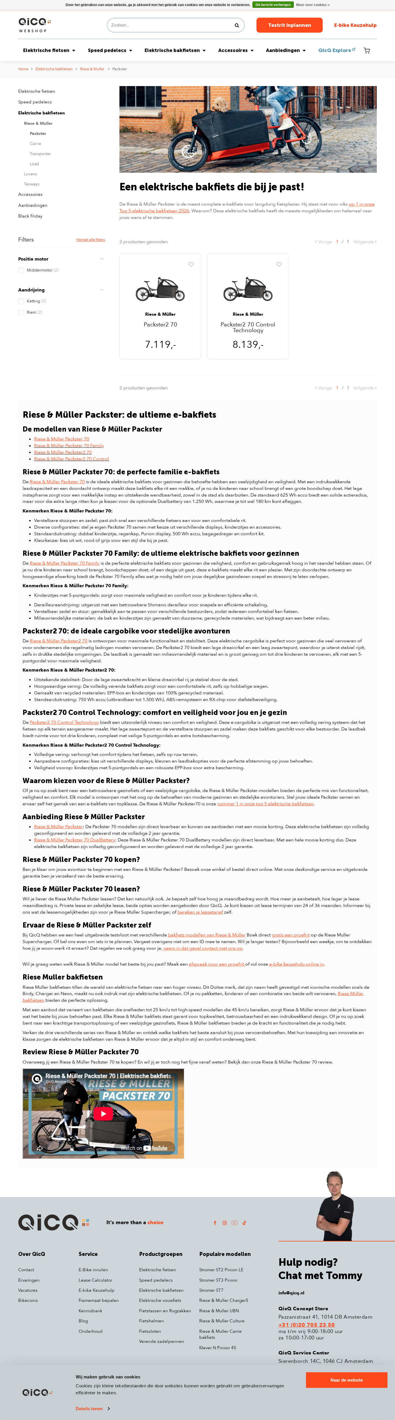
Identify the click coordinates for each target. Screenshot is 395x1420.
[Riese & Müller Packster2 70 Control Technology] (248, 286)
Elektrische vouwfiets (160, 1300)
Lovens (30, 174)
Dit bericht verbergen (273, 5)
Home (23, 69)
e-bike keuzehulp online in (296, 964)
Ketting (36, 301)
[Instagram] (224, 1222)
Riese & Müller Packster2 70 (58, 641)
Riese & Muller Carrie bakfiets (220, 1334)
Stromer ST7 (211, 1290)
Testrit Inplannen (289, 25)
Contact (26, 1270)
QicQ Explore (334, 50)
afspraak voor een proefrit (217, 964)
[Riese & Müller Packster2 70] (160, 286)
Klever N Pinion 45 (217, 1348)
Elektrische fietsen (46, 50)
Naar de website (347, 1380)
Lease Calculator (95, 1280)
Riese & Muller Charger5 (223, 1300)
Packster (119, 69)
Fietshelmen (151, 1321)
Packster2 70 (160, 325)
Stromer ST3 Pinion (218, 1280)
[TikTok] (244, 1222)
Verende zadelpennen (161, 1341)
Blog (83, 1321)
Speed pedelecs (107, 50)
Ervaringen (29, 1280)
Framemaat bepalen (99, 1300)
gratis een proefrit (291, 935)
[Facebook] (214, 1222)
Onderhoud (91, 1331)
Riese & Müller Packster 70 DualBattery (74, 840)
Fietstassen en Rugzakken (165, 1311)
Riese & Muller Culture (222, 1321)
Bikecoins (28, 1300)
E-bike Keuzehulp (355, 25)
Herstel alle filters (90, 239)
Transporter (40, 154)
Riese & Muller (92, 69)
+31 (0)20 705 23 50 (306, 1325)
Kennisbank (90, 1311)
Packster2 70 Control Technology (248, 327)
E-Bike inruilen (93, 1270)
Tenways (31, 184)
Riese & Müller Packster (58, 827)
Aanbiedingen (283, 50)
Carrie (35, 143)
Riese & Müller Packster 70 (61, 439)
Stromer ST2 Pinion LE (221, 1270)
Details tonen (89, 1408)
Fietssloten (150, 1331)
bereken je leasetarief (200, 912)
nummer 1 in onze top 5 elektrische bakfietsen (265, 804)
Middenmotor (42, 270)
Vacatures (28, 1290)
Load (34, 164)
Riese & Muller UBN (219, 1311)
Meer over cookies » (313, 5)
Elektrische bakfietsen (172, 50)
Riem (34, 312)
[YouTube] (234, 1222)
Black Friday (30, 216)
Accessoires (233, 50)
